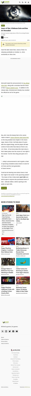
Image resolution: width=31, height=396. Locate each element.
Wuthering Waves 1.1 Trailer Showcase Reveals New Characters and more (22, 251)
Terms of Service (5, 339)
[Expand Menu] (25, 2)
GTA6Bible (15, 383)
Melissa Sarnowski (5, 254)
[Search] (19, 2)
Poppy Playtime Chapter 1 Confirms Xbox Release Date (7, 250)
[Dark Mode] (22, 2)
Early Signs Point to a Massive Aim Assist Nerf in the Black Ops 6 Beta (22, 218)
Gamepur (15, 357)
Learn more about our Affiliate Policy (7, 196)
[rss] (2, 331)
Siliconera (15, 363)
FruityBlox (15, 379)
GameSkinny (15, 371)
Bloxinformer (15, 381)
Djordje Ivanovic (20, 274)
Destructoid (15, 367)
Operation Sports (15, 373)
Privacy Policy (4, 341)
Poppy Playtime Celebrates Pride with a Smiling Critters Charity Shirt (7, 290)
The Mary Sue (16, 375)
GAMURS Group (27, 387)
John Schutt (19, 223)
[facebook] (13, 331)
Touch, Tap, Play (15, 377)
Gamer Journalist (15, 369)
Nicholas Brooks (5, 274)
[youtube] (16, 331)
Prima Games (16, 361)
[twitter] (9, 331)
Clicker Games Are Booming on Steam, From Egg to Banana (22, 270)
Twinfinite (15, 355)
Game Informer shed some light (19, 137)
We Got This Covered (15, 365)
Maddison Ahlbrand (20, 256)
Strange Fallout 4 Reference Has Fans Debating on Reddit (7, 270)
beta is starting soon (12, 88)
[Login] (28, 2)
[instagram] (6, 331)
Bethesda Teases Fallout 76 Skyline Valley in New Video (22, 289)
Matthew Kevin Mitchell (21, 293)
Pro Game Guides (15, 352)
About (2, 337)
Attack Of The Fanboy (15, 359)
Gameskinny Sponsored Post (7, 231)
